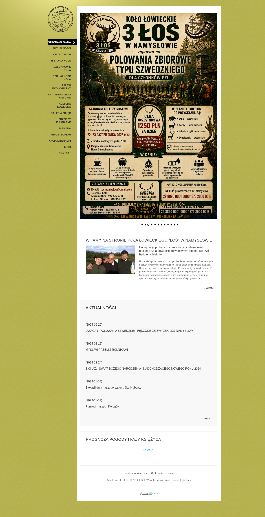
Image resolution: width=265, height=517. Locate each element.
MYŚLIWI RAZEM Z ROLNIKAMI (107, 349)
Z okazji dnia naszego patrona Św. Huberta (113, 387)
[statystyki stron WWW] (144, 493)
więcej (209, 288)
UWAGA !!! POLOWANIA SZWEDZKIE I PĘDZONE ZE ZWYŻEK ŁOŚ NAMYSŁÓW (139, 330)
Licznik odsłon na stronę (135, 473)
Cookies (186, 480)
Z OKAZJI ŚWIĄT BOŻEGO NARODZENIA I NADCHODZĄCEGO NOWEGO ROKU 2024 (143, 368)
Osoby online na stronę (162, 473)
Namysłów (147, 449)
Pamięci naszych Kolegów (103, 406)
